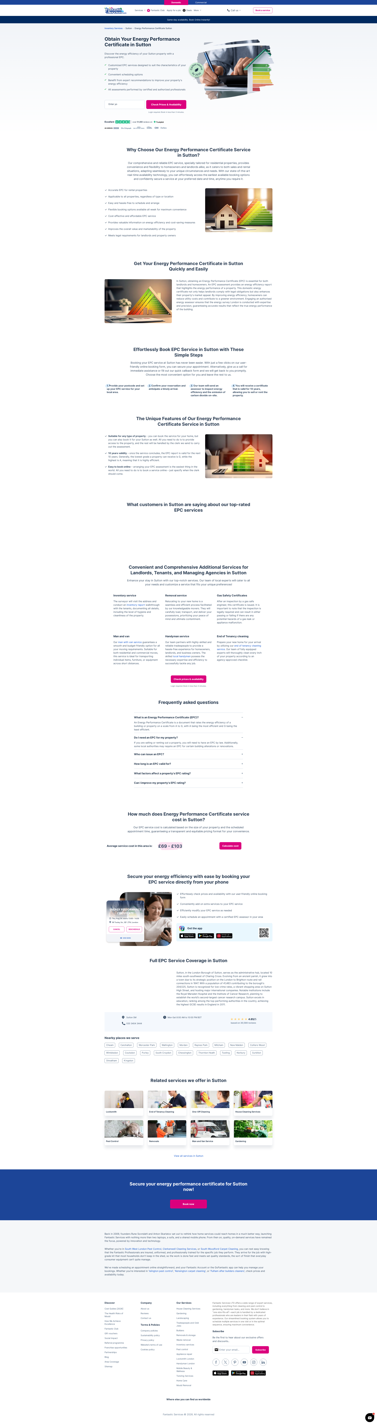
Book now (188, 1204)
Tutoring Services (184, 1376)
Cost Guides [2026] (114, 1308)
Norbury (241, 1052)
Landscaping (182, 1318)
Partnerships (111, 1352)
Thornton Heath (206, 1052)
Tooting (226, 1052)
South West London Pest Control (143, 1248)
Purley (145, 1052)
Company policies (149, 1330)
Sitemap (109, 1366)
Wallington (167, 1045)
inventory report (136, 604)
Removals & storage (186, 1335)
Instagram (253, 1362)
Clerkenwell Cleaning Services (179, 1248)
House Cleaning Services (188, 1308)
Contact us (146, 1318)
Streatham (111, 1060)
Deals (189, 10)
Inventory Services (114, 28)
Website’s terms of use (151, 1344)
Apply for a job (174, 10)
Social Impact (111, 1338)
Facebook (216, 1362)
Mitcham (218, 1045)
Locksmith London (185, 1358)
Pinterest (234, 1362)
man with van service (130, 642)
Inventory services (185, 1344)
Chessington (184, 1052)
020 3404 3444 (134, 1023)
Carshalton (126, 1045)
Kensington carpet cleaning (190, 1270)
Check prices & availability (189, 679)
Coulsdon (130, 1052)
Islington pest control (161, 1270)
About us (145, 1308)
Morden (184, 1045)
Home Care (181, 1380)
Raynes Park (201, 1045)
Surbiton (256, 1052)
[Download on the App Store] (187, 935)
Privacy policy (147, 1340)
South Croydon (163, 1052)
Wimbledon (112, 1052)
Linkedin (263, 1362)
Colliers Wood (257, 1045)
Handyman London (185, 1363)
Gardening (181, 1313)
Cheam (110, 1045)
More (196, 10)
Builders (180, 1330)
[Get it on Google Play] (206, 935)
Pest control (182, 1349)
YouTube (244, 1362)
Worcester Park (147, 1045)
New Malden (236, 1045)
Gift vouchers (111, 1333)
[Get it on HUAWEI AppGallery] (224, 935)
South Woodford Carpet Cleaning (219, 1248)
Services (139, 10)
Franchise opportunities (116, 1347)
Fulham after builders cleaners (227, 1270)
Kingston (128, 1060)
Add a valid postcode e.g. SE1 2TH (122, 120)
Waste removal (183, 1340)
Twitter (225, 1362)
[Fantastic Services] (115, 10)
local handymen (182, 656)
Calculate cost (230, 845)
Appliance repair (184, 1354)
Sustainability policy (150, 1335)
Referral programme (114, 1343)
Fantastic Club (158, 10)
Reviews (145, 1313)
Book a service (263, 10)
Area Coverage (112, 1361)
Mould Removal (183, 1385)
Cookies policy (148, 1349)
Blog (107, 1357)
